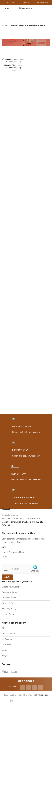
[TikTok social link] (40, 687)
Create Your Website (11, 587)
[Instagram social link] (28, 687)
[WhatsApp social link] (34, 687)
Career (5, 650)
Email (5, 547)
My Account (7, 639)
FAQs (4, 655)
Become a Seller (43, 2)
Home (5, 26)
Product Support (9, 598)
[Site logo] (26, 8)
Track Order (10, 2)
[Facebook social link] (22, 687)
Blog (4, 628)
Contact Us (7, 645)
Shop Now (25, 2)
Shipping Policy (9, 609)
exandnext (43, 695)
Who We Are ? (8, 634)
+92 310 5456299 (33, 480)
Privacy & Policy (9, 603)
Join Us (7, 577)
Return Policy (8, 614)
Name (4, 556)
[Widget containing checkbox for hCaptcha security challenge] (21, 568)
